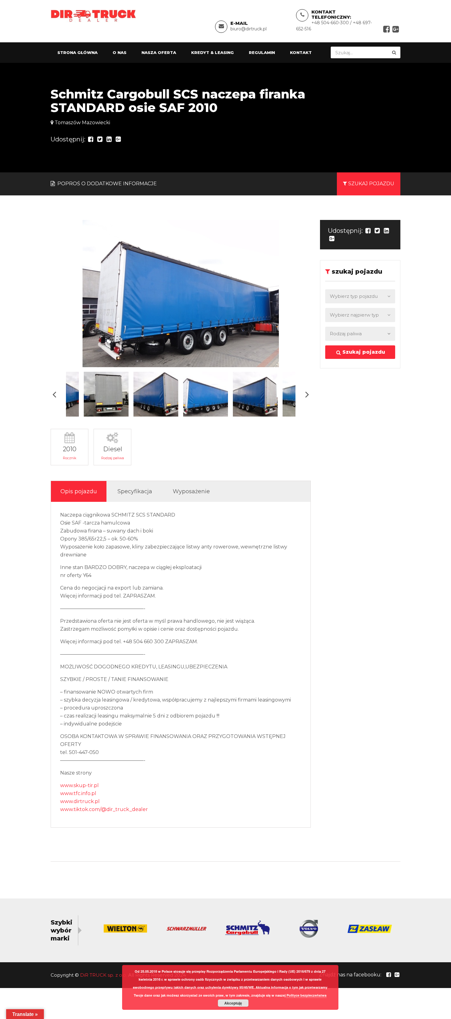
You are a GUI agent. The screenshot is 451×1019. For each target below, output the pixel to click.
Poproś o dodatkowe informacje (106, 183)
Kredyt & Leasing (212, 52)
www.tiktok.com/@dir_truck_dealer (104, 809)
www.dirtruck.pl (80, 801)
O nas (119, 52)
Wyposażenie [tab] (191, 491)
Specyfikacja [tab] (135, 491)
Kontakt (301, 52)
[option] (181, 293)
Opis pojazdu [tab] (78, 491)
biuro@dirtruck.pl (248, 29)
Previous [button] (54, 394)
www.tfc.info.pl (78, 793)
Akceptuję (233, 1003)
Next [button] (307, 394)
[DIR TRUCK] (93, 15)
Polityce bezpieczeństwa (306, 995)
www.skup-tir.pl (79, 785)
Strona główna (77, 52)
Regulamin (262, 52)
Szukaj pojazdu (363, 352)
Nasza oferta (158, 52)
